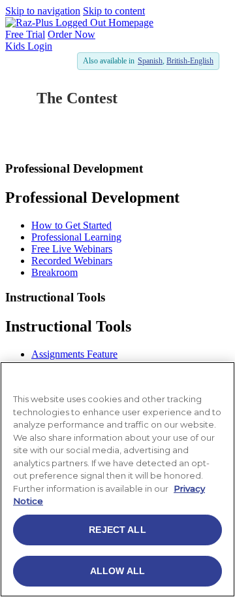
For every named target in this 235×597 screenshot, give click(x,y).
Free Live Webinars (71, 248)
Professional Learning (76, 237)
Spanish (150, 60)
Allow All (117, 571)
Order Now (71, 34)
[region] (117, 479)
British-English (189, 60)
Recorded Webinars (71, 260)
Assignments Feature (74, 354)
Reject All (117, 529)
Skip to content (114, 10)
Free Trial (25, 34)
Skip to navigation (42, 10)
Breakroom (54, 272)
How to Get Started (71, 225)
